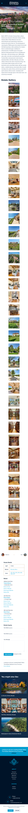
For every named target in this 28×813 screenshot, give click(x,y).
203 (16, 572)
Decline (17, 810)
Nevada (12, 569)
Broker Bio (6, 592)
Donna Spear (7, 597)
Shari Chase (7, 612)
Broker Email (7, 586)
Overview (14, 772)
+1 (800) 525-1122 (16, 798)
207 (14, 574)
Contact (14, 779)
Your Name (8, 627)
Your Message (7, 639)
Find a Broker (7, 666)
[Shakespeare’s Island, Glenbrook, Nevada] (14, 724)
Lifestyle (14, 788)
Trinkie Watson (7, 583)
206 (12, 574)
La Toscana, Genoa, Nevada (7, 695)
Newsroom (14, 777)
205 (21, 572)
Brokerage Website (8, 590)
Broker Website (7, 588)
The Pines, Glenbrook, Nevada (8, 714)
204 (19, 572)
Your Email (8, 633)
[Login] (1, 3)
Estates (14, 786)
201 (11, 572)
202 (14, 572)
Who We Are (14, 773)
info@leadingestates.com (16, 802)
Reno (16, 569)
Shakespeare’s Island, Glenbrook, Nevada (11, 733)
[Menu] (26, 3)
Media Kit (14, 775)
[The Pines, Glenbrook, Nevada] (14, 705)
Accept (10, 810)
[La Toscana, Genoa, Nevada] (14, 686)
